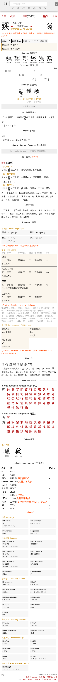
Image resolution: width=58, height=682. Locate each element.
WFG (36, 157)
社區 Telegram (31, 677)
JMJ (3, 36)
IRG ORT (38, 679)
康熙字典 (17, 33)
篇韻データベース (19, 305)
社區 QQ (42, 677)
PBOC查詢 (6, 33)
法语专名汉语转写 (50, 679)
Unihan (29, 512)
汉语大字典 (28, 33)
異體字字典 (48, 33)
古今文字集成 (28, 679)
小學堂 (6, 305)
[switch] (36, 65)
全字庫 (38, 33)
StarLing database (11, 351)
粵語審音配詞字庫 (11, 246)
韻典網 (32, 305)
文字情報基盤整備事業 (30, 246)
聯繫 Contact (52, 677)
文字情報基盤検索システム (31, 502)
